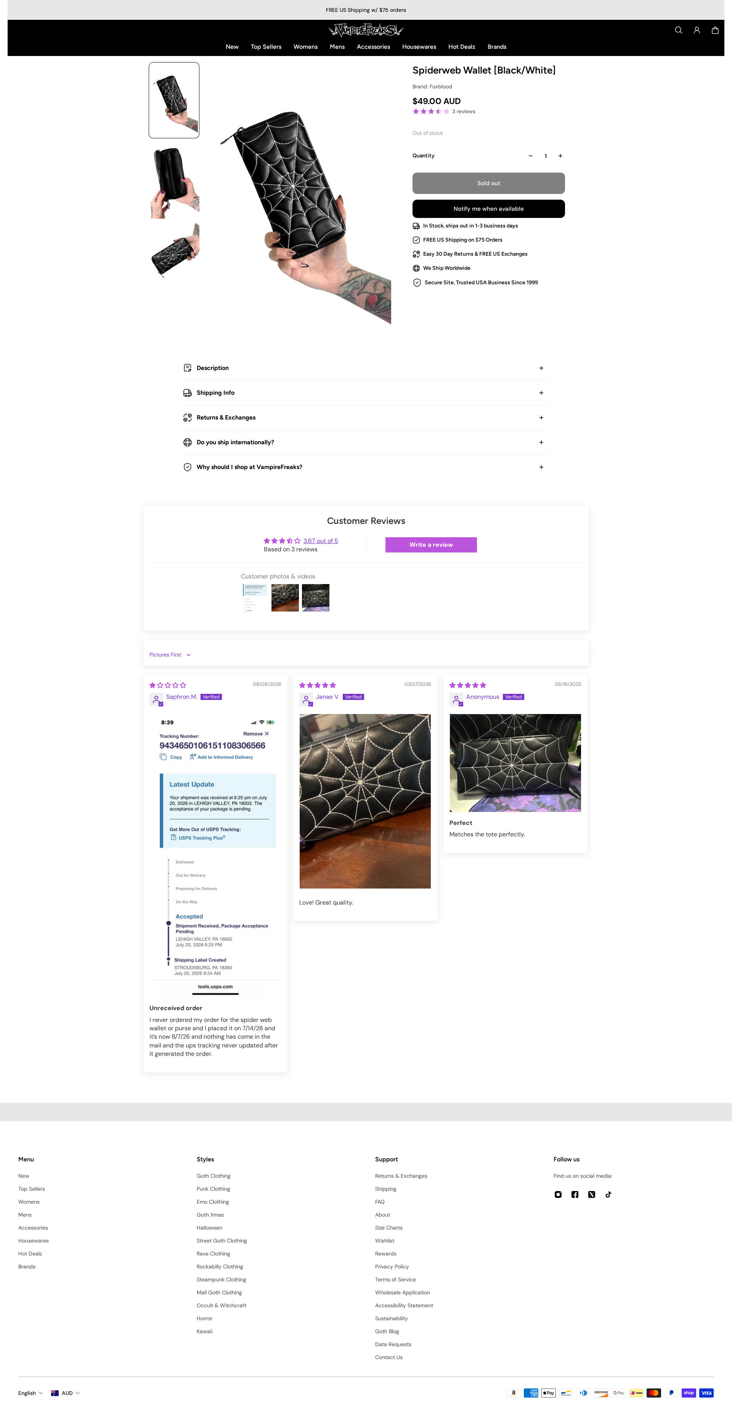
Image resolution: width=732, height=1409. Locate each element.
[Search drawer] (678, 30)
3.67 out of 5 (320, 541)
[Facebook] (575, 1194)
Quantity (424, 155)
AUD (67, 1393)
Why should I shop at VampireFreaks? (249, 467)
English (27, 1393)
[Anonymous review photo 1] (515, 763)
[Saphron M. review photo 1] (215, 856)
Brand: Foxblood (432, 86)
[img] (167, 685)
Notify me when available (489, 209)
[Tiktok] (608, 1194)
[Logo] (366, 30)
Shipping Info (215, 392)
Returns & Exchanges (226, 417)
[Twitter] (591, 1194)
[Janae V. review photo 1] (365, 801)
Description (213, 367)
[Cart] (715, 30)
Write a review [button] (431, 545)
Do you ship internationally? (235, 442)
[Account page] (697, 30)
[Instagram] (558, 1194)
